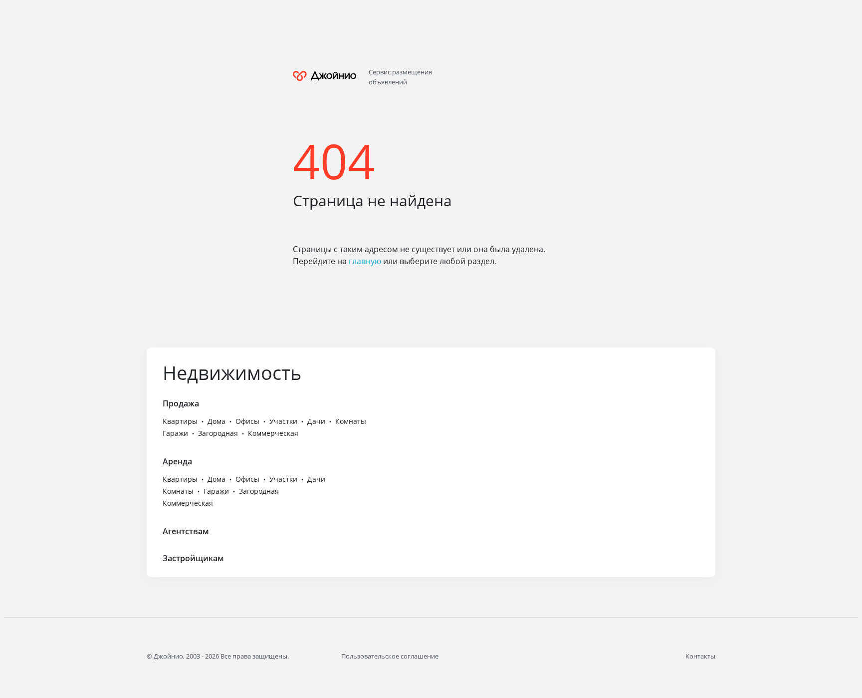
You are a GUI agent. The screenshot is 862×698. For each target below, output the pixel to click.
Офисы (247, 421)
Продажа (181, 403)
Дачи (316, 421)
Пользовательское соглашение (389, 656)
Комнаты (350, 421)
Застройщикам (193, 558)
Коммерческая (273, 433)
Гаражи (175, 433)
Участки (283, 421)
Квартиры (180, 421)
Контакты (700, 656)
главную (365, 261)
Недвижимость (232, 372)
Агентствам (186, 531)
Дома (216, 421)
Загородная (218, 433)
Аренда (177, 461)
